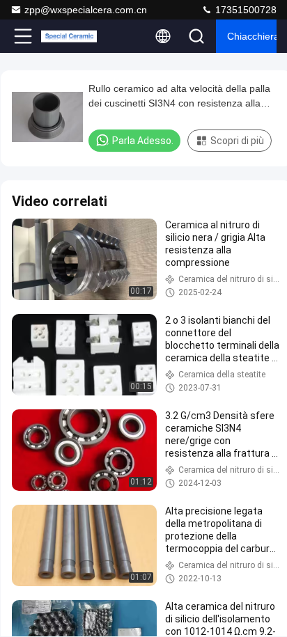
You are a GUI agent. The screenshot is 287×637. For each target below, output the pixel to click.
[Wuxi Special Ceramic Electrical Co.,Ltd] (69, 36)
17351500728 (244, 9)
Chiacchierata (252, 36)
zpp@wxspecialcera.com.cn (85, 9)
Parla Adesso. (142, 140)
